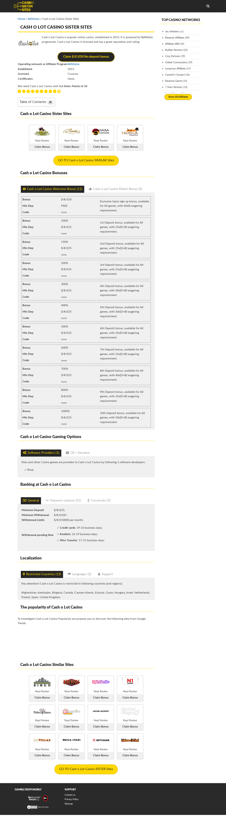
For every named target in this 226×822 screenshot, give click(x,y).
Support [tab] (107, 574)
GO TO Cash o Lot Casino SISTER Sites (86, 769)
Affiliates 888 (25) (174, 44)
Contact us (70, 795)
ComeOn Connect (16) (177, 75)
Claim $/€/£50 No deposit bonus (86, 56)
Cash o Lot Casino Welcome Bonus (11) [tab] (54, 189)
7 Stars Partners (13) (176, 87)
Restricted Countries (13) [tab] (43, 574)
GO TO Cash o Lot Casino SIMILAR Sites (86, 160)
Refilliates (34, 18)
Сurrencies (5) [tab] (101, 500)
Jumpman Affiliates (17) (178, 68)
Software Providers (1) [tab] (43, 452)
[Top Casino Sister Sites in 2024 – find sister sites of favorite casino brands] (23, 6)
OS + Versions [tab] (80, 452)
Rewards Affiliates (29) (177, 38)
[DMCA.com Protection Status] (38, 809)
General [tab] (33, 500)
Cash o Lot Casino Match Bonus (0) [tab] (117, 189)
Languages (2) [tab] (81, 574)
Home (21, 18)
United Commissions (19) (178, 62)
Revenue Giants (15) (176, 81)
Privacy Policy (72, 799)
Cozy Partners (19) (175, 56)
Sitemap (69, 804)
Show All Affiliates (178, 97)
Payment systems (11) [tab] (65, 500)
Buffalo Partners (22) (176, 50)
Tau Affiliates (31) (174, 31)
